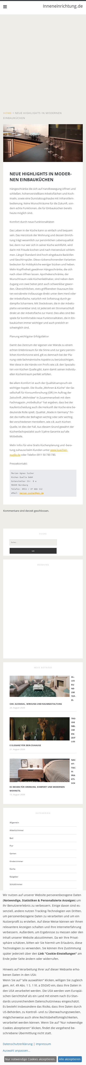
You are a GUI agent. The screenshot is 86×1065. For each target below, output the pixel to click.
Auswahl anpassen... (16, 1050)
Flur (11, 845)
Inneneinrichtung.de (63, 6)
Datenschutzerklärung (18, 1044)
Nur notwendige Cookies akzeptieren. (30, 1059)
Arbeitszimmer (17, 830)
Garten (13, 853)
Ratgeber (14, 876)
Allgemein (14, 822)
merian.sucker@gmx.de (32, 493)
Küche (12, 868)
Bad (11, 838)
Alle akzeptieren (70, 1059)
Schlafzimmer (16, 884)
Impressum (43, 1044)
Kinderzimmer (16, 861)
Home (7, 113)
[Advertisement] (43, 64)
